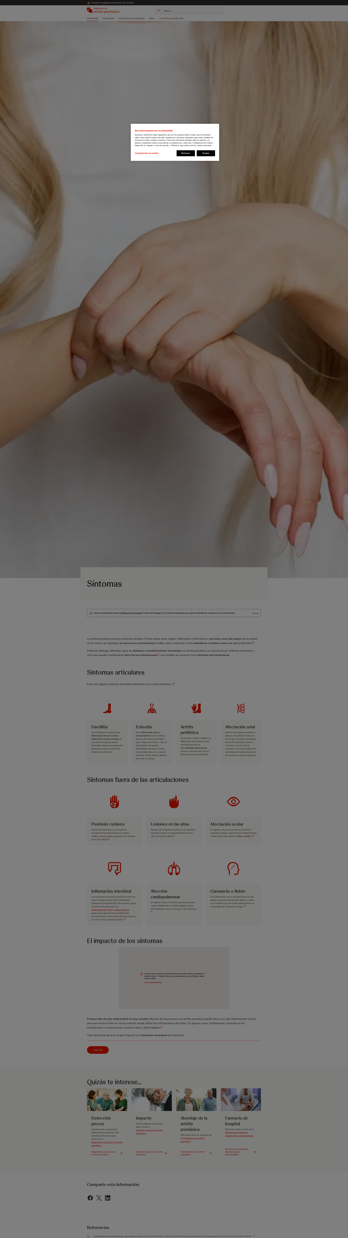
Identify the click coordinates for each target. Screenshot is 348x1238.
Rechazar (185, 153)
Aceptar (205, 153)
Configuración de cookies (147, 153)
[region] (175, 142)
